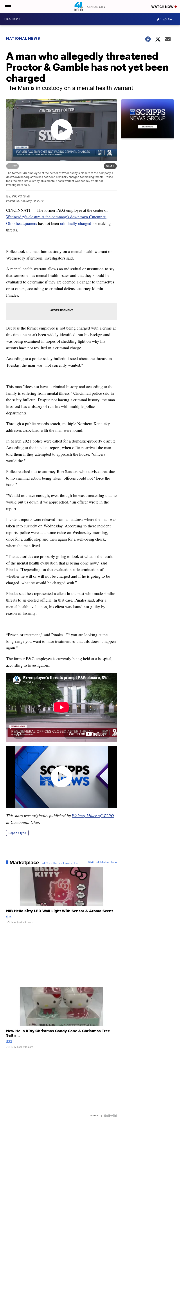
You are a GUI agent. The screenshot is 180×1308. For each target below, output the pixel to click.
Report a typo (17, 833)
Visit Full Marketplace (102, 862)
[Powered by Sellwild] (110, 1115)
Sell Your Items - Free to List (60, 863)
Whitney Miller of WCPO (93, 815)
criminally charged (75, 223)
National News (23, 38)
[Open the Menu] (7, 6)
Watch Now (163, 7)
